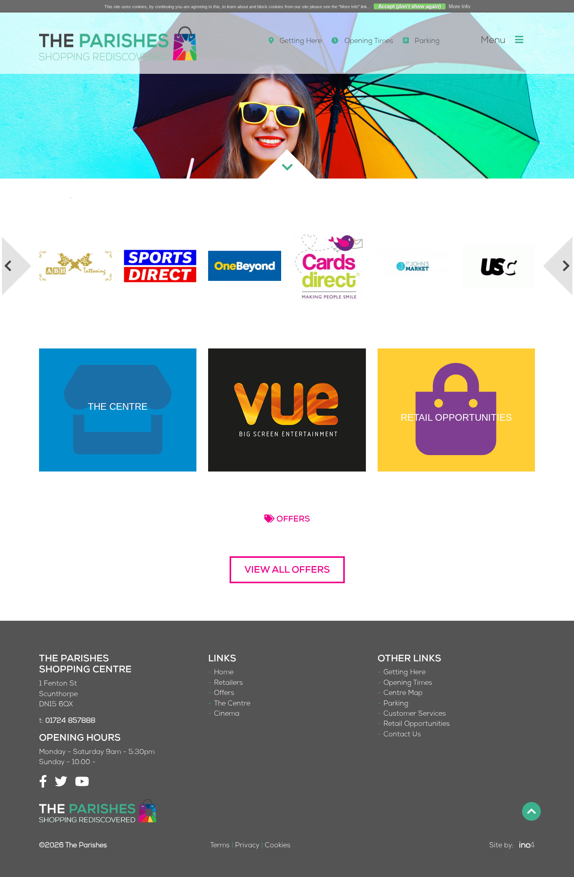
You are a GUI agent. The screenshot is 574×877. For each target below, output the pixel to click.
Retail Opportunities (416, 724)
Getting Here (300, 41)
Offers (224, 693)
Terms (220, 846)
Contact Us (402, 735)
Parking (426, 41)
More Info (459, 6)
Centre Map (402, 693)
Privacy (247, 846)
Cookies (278, 846)
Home (224, 673)
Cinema (226, 714)
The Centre (232, 704)
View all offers (287, 570)
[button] (557, 266)
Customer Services (414, 714)
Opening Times (367, 41)
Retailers (228, 683)
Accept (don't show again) (409, 6)
